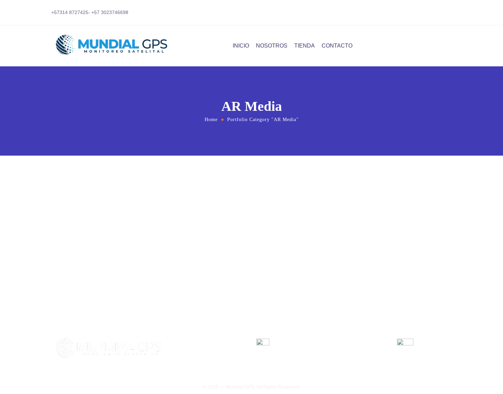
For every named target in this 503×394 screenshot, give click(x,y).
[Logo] (115, 46)
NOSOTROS (271, 46)
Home (211, 119)
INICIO (241, 46)
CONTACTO (337, 46)
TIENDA (304, 46)
